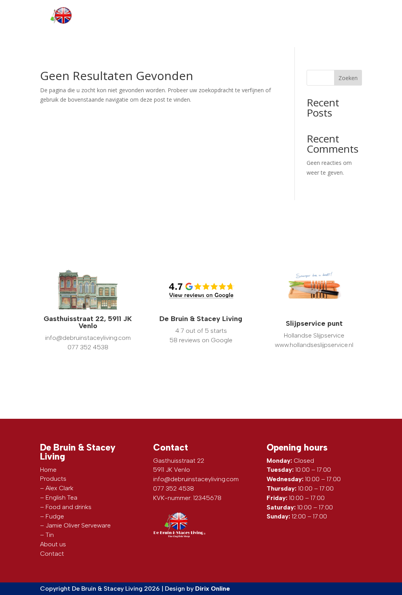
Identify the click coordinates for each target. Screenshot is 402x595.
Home (48, 469)
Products (277, 34)
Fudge (55, 516)
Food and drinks (68, 507)
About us (314, 34)
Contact (349, 34)
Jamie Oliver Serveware (78, 525)
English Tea (61, 497)
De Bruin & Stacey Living (200, 318)
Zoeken (348, 78)
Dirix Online (212, 588)
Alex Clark (59, 488)
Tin (50, 534)
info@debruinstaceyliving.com (300, 11)
